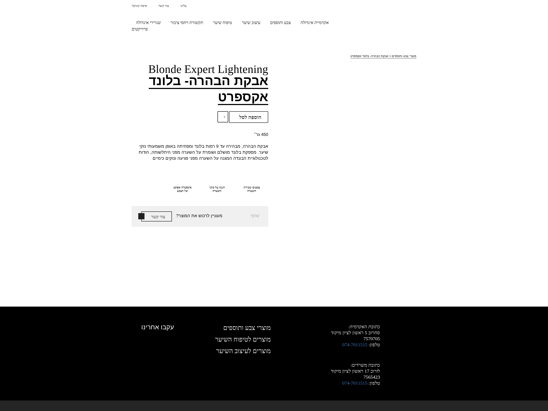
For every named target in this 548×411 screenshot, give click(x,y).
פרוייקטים (140, 29)
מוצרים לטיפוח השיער (243, 339)
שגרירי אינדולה (148, 22)
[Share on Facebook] (259, 186)
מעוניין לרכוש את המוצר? (199, 215)
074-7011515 (354, 344)
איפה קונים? (139, 6)
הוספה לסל (250, 117)
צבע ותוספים (280, 22)
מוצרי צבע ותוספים (404, 56)
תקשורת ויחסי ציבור (187, 22)
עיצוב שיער (251, 22)
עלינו (183, 6)
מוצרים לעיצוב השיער (243, 350)
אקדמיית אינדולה (315, 22)
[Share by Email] (259, 194)
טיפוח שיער (222, 22)
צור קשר (163, 6)
